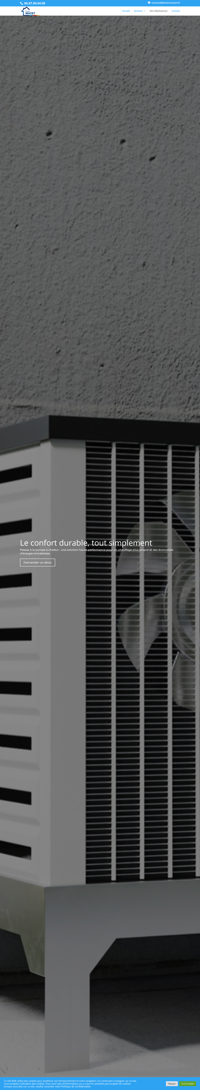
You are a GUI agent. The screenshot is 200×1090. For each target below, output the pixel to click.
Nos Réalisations (159, 11)
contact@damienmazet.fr (166, 2)
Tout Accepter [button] (187, 1083)
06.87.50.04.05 (34, 3)
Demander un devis (37, 562)
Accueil (126, 11)
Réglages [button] (172, 1083)
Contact (176, 11)
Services (138, 11)
